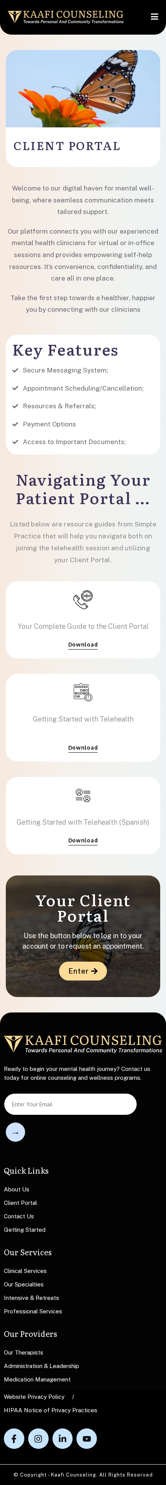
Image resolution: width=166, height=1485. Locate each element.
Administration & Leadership (41, 1366)
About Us (16, 1189)
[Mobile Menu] (154, 17)
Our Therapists (23, 1352)
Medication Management (37, 1379)
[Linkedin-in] (63, 1438)
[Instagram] (38, 1438)
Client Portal (20, 1202)
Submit (15, 1132)
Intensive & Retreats (31, 1298)
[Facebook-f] (14, 1438)
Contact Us (19, 1216)
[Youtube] (86, 1438)
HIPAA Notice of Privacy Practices (50, 1410)
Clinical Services (25, 1271)
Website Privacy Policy (34, 1396)
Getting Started (25, 1229)
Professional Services (33, 1311)
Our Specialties (24, 1284)
